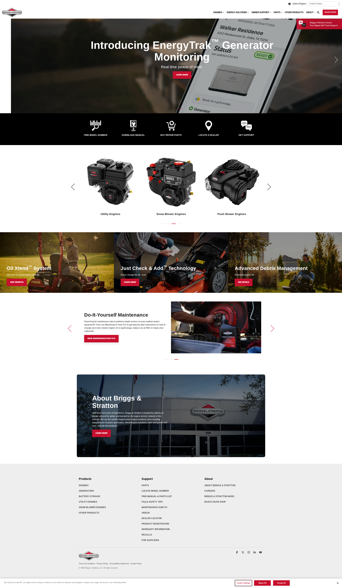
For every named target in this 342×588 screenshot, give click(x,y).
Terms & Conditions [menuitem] (87, 563)
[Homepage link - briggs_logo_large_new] (89, 559)
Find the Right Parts (98, 339)
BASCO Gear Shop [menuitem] (215, 502)
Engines (217, 12)
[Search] (318, 12)
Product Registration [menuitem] (155, 524)
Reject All (263, 583)
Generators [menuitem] (86, 491)
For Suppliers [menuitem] (150, 540)
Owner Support (260, 12)
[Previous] (6, 59)
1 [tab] (162, 225)
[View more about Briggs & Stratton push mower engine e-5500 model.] (110, 182)
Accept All (281, 583)
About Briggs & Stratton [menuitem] (220, 485)
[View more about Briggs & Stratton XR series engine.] (231, 182)
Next (267, 187)
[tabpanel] (110, 186)
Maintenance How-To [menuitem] (154, 507)
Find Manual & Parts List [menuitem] (157, 496)
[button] (237, 552)
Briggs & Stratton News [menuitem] (219, 496)
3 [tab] (173, 225)
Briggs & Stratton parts (99, 325)
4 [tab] (178, 225)
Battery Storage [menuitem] (89, 496)
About (309, 12)
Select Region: (300, 4)
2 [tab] (167, 225)
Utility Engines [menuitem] (88, 502)
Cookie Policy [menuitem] (136, 563)
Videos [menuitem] (146, 513)
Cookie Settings (243, 583)
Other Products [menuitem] (89, 513)
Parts (277, 12)
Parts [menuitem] (145, 485)
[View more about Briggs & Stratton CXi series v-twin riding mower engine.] (171, 182)
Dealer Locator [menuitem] (152, 518)
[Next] (335, 59)
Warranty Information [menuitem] (156, 529)
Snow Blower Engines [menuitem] (92, 507)
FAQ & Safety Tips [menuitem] (152, 502)
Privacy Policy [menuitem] (102, 563)
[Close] (338, 583)
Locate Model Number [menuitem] (155, 491)
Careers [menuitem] (209, 491)
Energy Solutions (237, 12)
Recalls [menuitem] (147, 535)
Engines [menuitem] (84, 485)
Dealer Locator (330, 12)
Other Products (294, 12)
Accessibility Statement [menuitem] (119, 563)
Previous (74, 187)
